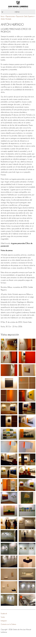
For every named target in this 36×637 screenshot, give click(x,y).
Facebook (4, 613)
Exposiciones (10, 16)
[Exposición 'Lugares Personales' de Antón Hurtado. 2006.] (9, 344)
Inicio (2, 16)
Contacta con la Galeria (8, 624)
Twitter (3, 617)
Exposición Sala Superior (25, 16)
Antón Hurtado (6, 19)
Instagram (4, 621)
